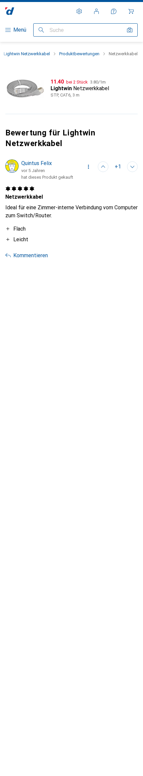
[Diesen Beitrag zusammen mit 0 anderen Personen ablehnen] (132, 166)
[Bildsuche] (130, 30)
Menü (19, 30)
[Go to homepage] (9, 11)
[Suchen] (41, 30)
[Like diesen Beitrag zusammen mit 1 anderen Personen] (103, 166)
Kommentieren (30, 255)
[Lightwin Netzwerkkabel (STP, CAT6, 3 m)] (71, 88)
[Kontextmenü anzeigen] (88, 166)
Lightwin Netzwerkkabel (27, 53)
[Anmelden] (96, 11)
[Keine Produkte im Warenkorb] (131, 11)
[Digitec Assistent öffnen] (113, 11)
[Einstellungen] (79, 11)
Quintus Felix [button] (36, 163)
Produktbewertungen (79, 53)
